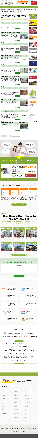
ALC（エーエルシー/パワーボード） (9, 345)
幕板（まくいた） (19, 353)
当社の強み (26, 410)
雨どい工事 (34, 9)
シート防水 (30, 346)
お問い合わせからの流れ (16, 395)
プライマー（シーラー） (23, 343)
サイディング (30, 343)
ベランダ (13, 346)
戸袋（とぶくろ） (32, 352)
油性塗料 (18, 345)
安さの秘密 (3, 410)
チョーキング (12, 343)
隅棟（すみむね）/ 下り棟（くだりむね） (27, 357)
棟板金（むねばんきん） (29, 354)
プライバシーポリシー (27, 417)
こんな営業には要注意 (16, 409)
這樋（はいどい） (26, 353)
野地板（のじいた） (6, 352)
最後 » (18, 135)
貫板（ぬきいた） (19, 356)
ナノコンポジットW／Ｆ (27, 394)
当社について (20, 275)
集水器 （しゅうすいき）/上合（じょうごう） (13, 354)
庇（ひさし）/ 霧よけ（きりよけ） (22, 352)
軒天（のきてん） (6, 356)
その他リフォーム (3, 406)
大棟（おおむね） (17, 357)
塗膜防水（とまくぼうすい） (10, 347)
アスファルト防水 (18, 346)
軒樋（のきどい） (15, 358)
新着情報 (26, 413)
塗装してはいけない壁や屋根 (16, 410)
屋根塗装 (8, 9)
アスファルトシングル (14, 360)
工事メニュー (3, 391)
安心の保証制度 (15, 402)
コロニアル (25, 360)
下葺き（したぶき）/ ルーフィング (28, 350)
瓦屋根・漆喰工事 (27, 9)
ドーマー (6, 358)
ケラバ (24, 356)
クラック (7, 343)
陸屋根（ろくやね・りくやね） (21, 347)
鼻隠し (10, 358)
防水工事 (14, 9)
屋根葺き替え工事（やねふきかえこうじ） (11, 350)
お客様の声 (3, 416)
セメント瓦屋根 (30, 347)
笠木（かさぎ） (13, 352)
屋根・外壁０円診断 (16, 394)
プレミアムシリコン (27, 398)
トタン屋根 (22, 349)
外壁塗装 (3, 9)
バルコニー (9, 346)
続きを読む (16, 28)
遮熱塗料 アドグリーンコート (28, 399)
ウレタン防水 (25, 346)
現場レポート (3, 417)
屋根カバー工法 (20, 9)
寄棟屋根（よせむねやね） (30, 356)
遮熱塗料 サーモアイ (27, 395)
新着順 (2, 135)
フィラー (16, 343)
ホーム (3, 6)
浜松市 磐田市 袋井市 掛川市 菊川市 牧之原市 (19, 366)
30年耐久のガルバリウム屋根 (16, 414)
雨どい (23, 354)
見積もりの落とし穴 (16, 413)
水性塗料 (22, 345)
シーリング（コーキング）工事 (30, 345)
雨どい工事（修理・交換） (4, 395)
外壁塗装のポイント (16, 406)
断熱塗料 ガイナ (26, 391)
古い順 (6, 135)
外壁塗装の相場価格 (4, 413)
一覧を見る (35, 121)
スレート (21, 360)
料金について (3, 409)
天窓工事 (2, 405)
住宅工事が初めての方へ (16, 391)
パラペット (28, 358)
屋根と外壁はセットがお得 (16, 417)
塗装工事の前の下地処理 (16, 398)
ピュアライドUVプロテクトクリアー (28, 402)
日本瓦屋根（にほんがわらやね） (13, 349)
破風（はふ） (13, 356)
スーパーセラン (26, 406)
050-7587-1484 (23, 3)
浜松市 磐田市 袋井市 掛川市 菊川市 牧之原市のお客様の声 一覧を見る (19, 204)
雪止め (20, 350)
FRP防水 (32, 358)
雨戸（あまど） (12, 353)
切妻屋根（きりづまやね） (8, 357)
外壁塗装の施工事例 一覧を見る (19, 254)
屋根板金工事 (3, 399)
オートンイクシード (16, 399)
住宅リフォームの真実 (16, 405)
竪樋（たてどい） (22, 358)
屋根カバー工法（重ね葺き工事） (5, 394)
